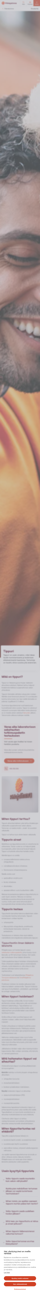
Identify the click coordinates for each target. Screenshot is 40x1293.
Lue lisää (7, 1272)
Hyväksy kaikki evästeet (20, 1278)
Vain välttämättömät (20, 1284)
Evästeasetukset (20, 1289)
